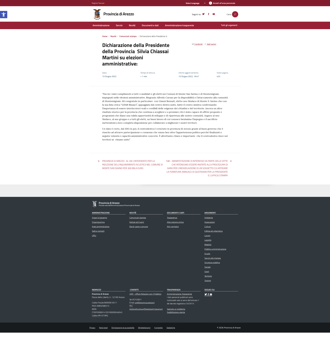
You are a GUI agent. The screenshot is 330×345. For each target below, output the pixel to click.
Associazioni (209, 222)
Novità (132, 25)
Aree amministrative (100, 226)
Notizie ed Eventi (136, 222)
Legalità (207, 240)
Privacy (92, 327)
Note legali (103, 327)
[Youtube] (213, 14)
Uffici (94, 235)
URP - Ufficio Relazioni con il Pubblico (145, 293)
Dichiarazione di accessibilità (123, 327)
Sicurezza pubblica (212, 262)
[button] (3, 14)
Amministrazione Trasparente (179, 293)
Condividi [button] (198, 44)
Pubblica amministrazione (215, 249)
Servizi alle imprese (212, 258)
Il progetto (158, 327)
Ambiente (208, 217)
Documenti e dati (150, 25)
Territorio (208, 276)
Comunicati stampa (128, 36)
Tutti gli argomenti (229, 25)
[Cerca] (235, 14)
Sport (206, 271)
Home (104, 36)
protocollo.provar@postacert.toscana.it (146, 309)
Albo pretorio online (175, 222)
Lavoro (207, 235)
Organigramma (98, 222)
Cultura (207, 226)
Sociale (207, 267)
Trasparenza (172, 217)
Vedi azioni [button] (211, 44)
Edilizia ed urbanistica (213, 231)
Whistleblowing (144, 327)
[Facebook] (208, 14)
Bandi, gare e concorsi (138, 226)
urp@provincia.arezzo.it (145, 302)
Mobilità (207, 244)
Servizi (119, 25)
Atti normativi (173, 226)
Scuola (207, 253)
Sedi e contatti (98, 231)
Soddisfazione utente (176, 312)
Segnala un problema (176, 309)
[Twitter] (203, 14)
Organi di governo (99, 217)
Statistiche (171, 327)
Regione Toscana (98, 3)
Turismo (207, 280)
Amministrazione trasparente (179, 25)
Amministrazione (101, 25)
